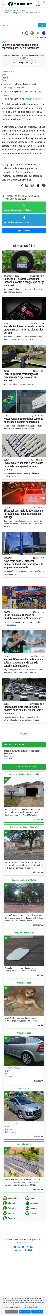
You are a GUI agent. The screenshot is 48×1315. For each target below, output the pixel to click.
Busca (38, 5)
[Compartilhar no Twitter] (38, 33)
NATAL (24, 10)
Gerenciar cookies (11, 1312)
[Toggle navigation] (3, 3)
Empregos (11, 1218)
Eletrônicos (12, 1208)
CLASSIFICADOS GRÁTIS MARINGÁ (24, 767)
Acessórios (34, 1203)
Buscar (42, 25)
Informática (12, 1203)
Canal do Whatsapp (33, 98)
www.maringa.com (24, 1242)
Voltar (24, 734)
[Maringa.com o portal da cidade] (20, 4)
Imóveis (33, 1198)
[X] (27, 1247)
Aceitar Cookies (37, 1312)
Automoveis (12, 1198)
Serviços (33, 1208)
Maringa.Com (6, 10)
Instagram (29, 91)
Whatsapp (8, 87)
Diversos (33, 1213)
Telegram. (20, 87)
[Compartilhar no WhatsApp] (32, 33)
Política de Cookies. (32, 1307)
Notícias (15, 10)
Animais (11, 1213)
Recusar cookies (24, 1312)
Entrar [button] (44, 5)
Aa (4, 77)
